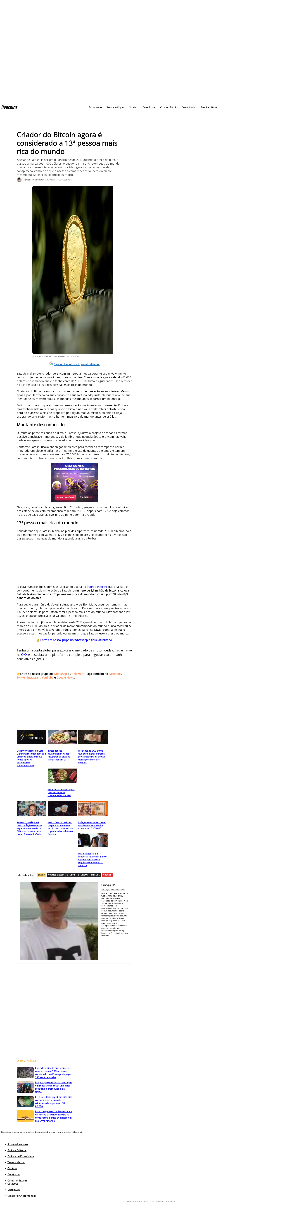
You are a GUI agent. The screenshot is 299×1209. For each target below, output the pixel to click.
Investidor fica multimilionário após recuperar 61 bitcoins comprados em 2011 (59, 755)
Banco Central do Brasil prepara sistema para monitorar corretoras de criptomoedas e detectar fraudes (60, 828)
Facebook (115, 674)
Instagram (33, 677)
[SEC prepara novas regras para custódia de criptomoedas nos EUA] (62, 776)
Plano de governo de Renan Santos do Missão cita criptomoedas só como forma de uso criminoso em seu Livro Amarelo (53, 1116)
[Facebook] (102, 940)
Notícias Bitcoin (56, 874)
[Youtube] (102, 945)
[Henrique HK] (20, 179)
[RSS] (15, 1140)
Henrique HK (29, 180)
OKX (24, 655)
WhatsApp (60, 674)
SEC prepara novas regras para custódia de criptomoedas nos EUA (61, 792)
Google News (65, 677)
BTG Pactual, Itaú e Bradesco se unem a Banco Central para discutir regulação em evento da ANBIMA (92, 859)
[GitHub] (107, 940)
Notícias (107, 874)
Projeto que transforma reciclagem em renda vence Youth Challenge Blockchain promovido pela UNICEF (53, 1087)
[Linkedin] (116, 940)
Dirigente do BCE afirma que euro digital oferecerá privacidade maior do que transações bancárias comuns (92, 756)
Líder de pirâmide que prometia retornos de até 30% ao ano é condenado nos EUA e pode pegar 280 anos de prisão (53, 1072)
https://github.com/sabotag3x (113, 889)
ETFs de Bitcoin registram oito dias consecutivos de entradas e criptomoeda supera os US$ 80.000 (53, 1101)
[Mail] (120, 940)
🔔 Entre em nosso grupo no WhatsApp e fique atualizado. (74, 640)
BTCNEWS (83, 874)
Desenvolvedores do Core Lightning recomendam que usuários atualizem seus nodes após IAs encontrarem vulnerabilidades (31, 758)
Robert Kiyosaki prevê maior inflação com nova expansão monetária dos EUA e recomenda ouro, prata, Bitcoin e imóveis (30, 828)
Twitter (21, 677)
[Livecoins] (9, 107)
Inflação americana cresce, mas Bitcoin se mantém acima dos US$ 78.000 (92, 825)
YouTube (47, 677)
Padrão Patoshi (97, 587)
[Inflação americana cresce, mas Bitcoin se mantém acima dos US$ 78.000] (93, 808)
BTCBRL (71, 874)
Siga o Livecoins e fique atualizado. (77, 364)
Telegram (78, 674)
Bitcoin (41, 874)
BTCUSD (95, 874)
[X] (125, 940)
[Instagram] (111, 940)
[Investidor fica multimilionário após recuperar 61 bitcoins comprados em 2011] (62, 737)
